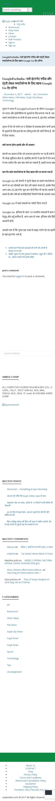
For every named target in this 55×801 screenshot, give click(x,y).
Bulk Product (14, 39)
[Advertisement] (27, 315)
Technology (8, 100)
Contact (12, 36)
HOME (20, 21)
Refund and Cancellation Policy (30, 780)
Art (8, 604)
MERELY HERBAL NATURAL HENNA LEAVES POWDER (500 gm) (28, 562)
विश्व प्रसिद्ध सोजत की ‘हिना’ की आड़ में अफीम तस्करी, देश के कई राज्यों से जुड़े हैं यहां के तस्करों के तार (28, 523)
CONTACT (31, 768)
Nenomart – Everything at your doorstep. (27, 489)
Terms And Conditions (31, 777)
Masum (11, 546)
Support (8, 3)
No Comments (40, 94)
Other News (8, 97)
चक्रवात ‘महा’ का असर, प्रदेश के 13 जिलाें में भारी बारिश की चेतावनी (29, 504)
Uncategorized (14, 671)
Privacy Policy (30, 774)
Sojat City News (34, 97)
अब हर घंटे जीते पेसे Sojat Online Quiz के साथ (26, 495)
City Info (21, 24)
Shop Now (13, 30)
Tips (9, 665)
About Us (30, 765)
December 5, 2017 (13, 94)
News (11, 33)
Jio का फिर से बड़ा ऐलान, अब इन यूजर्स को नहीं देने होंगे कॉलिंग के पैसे (27, 513)
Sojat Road (12, 638)
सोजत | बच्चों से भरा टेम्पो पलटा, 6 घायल (37, 546)
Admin (28, 94)
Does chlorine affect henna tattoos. (24, 569)
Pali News (20, 97)
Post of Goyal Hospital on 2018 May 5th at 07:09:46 (27, 581)
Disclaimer (30, 783)
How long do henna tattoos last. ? (23, 572)
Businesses (14, 27)
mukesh (11, 553)
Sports (10, 651)
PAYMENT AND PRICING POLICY (30, 789)
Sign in (11, 42)
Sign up (12, 45)
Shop (30, 771)
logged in (19, 276)
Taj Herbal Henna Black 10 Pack (37, 553)
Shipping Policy (30, 786)
